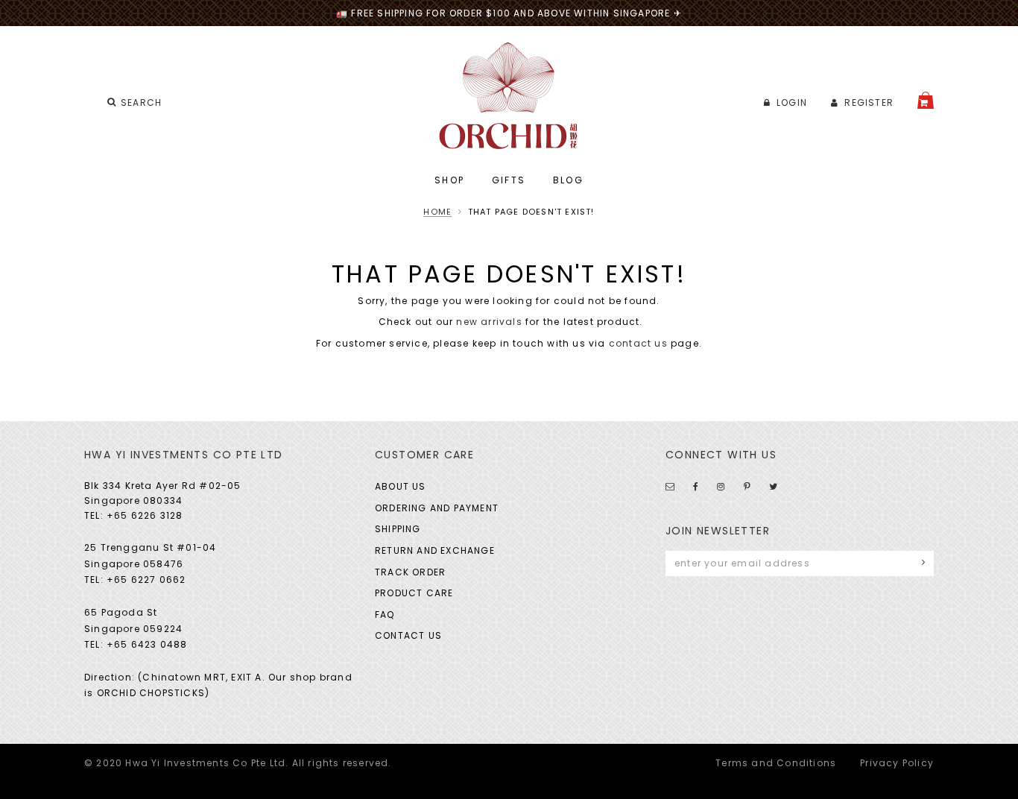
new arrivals (489, 321)
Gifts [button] (509, 180)
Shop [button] (449, 180)
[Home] (509, 95)
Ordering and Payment (437, 508)
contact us (638, 343)
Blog (568, 180)
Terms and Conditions (775, 763)
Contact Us (408, 635)
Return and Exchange (435, 550)
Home (437, 212)
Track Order (410, 572)
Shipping (398, 528)
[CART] (925, 100)
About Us (400, 486)
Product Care (414, 593)
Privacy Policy (897, 763)
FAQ (385, 614)
